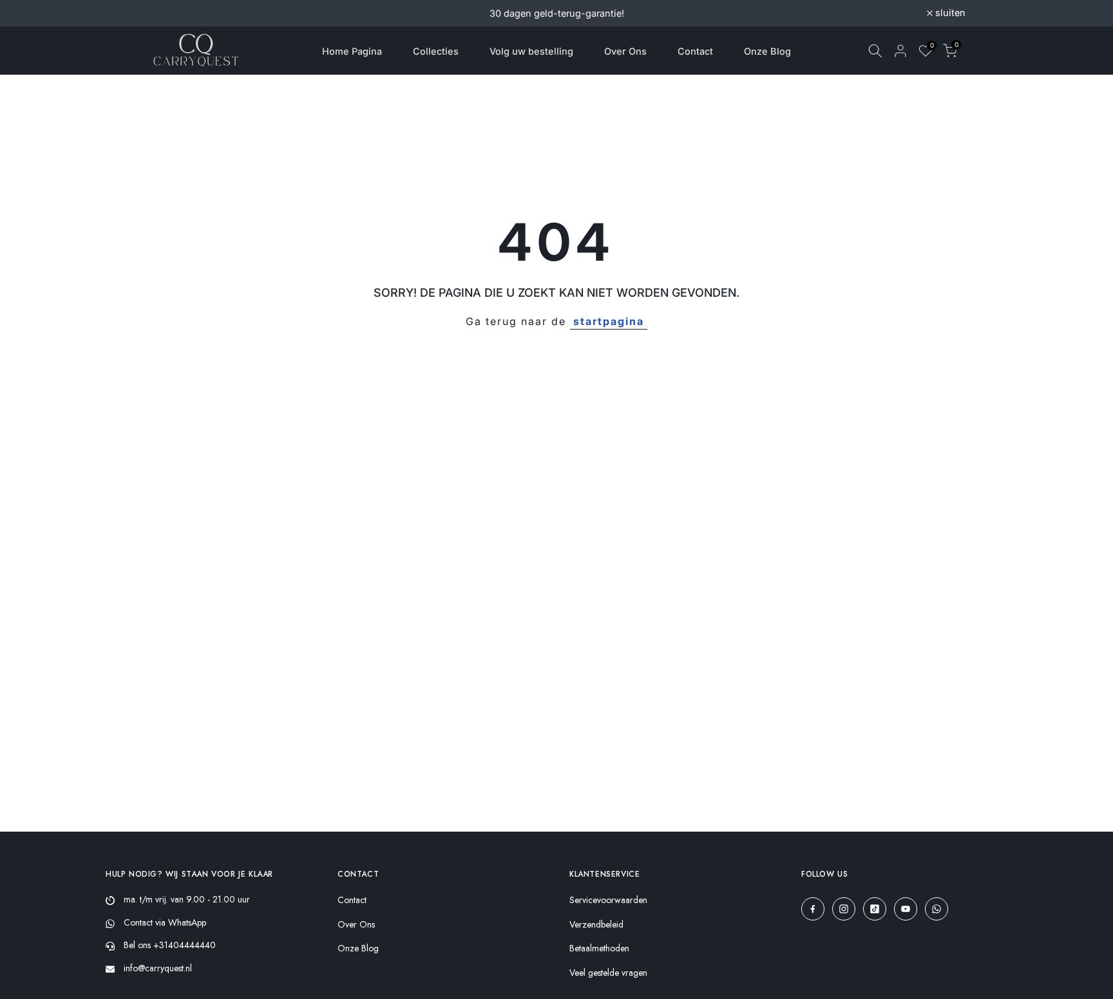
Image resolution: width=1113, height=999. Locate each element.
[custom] (812, 908)
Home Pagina (352, 51)
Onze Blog (767, 51)
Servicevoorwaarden (608, 900)
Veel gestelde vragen (608, 973)
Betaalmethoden (599, 948)
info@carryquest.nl (158, 968)
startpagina (608, 321)
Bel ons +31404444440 (170, 944)
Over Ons (625, 51)
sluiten (169, 13)
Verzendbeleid (596, 925)
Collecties (436, 51)
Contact (695, 51)
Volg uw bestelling (531, 51)
